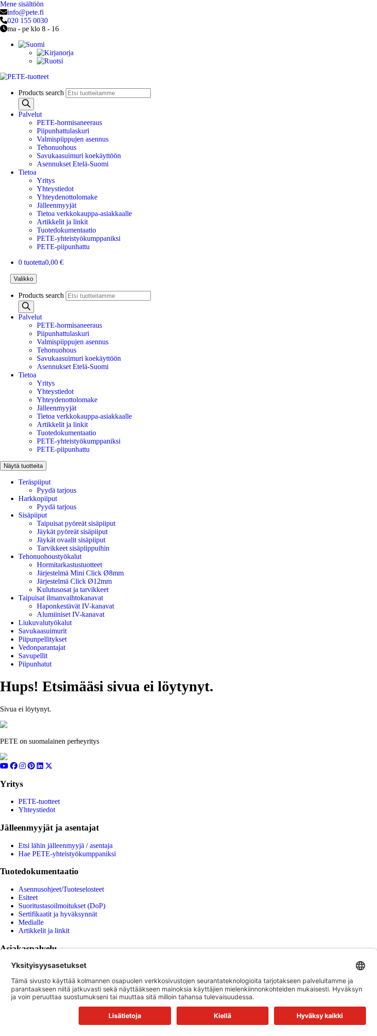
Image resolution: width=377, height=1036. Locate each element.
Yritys (46, 180)
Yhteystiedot (55, 189)
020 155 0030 (27, 20)
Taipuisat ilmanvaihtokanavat (60, 598)
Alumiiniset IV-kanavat (70, 614)
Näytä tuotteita (23, 465)
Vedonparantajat (41, 647)
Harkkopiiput (37, 498)
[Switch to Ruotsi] (50, 61)
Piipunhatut (34, 664)
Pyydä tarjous (56, 490)
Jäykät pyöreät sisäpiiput (72, 531)
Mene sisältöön (22, 4)
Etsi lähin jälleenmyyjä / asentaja (65, 845)
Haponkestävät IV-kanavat (75, 606)
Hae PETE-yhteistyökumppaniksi (67, 854)
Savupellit (32, 656)
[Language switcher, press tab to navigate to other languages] (31, 44)
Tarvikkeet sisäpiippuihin (73, 548)
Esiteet (28, 897)
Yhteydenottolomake (67, 197)
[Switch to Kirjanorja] (55, 53)
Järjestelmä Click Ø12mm (74, 581)
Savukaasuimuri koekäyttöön (79, 155)
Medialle (31, 922)
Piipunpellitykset (42, 639)
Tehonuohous (56, 147)
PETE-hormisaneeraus (69, 122)
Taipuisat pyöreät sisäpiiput (76, 523)
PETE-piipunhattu (63, 246)
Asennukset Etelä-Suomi (73, 164)
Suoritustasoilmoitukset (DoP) (61, 906)
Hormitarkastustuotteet (69, 565)
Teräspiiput (34, 482)
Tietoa (27, 172)
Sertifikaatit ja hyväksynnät (57, 914)
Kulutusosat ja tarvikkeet (73, 589)
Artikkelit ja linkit (62, 222)
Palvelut (30, 114)
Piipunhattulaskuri (63, 131)
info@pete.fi (25, 12)
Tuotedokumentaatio (66, 230)
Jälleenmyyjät (56, 205)
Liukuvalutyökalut (45, 622)
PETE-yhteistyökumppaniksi (78, 238)
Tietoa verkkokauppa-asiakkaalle (84, 213)
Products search (42, 93)
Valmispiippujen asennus (73, 139)
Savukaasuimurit (42, 631)
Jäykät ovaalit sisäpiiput (71, 540)
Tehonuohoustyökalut (49, 556)
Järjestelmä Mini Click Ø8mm (80, 573)
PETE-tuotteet (39, 801)
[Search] (26, 104)
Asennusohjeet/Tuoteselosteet (61, 889)
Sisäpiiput (32, 515)
